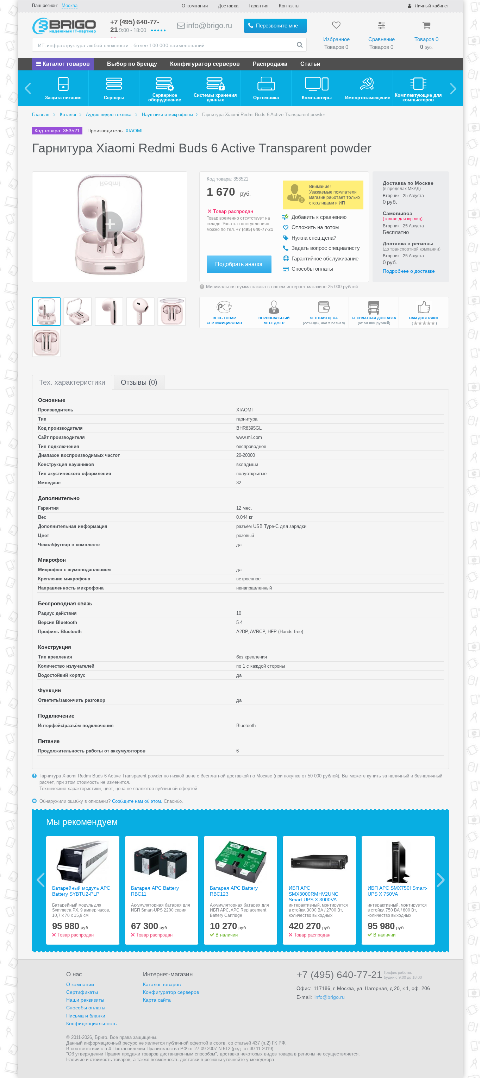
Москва (69, 5)
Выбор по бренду (132, 64)
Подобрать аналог (239, 264)
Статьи (310, 64)
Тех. (72, 382)
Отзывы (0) (139, 382)
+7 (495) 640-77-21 (254, 229)
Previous (40, 880)
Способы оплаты (85, 1007)
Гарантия (258, 5)
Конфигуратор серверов (205, 64)
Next (440, 880)
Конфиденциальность (91, 1023)
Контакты (289, 5)
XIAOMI (134, 130)
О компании (195, 5)
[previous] (28, 88)
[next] (453, 88)
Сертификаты (82, 992)
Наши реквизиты (85, 1000)
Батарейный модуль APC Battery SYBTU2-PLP (81, 891)
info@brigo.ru (208, 25)
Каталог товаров (65, 64)
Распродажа (270, 64)
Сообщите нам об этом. (137, 801)
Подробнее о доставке (409, 271)
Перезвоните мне (276, 26)
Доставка (228, 5)
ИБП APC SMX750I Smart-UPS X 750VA (397, 891)
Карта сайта (157, 1000)
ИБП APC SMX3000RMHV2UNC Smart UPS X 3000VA (313, 894)
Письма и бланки (85, 1016)
